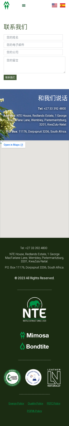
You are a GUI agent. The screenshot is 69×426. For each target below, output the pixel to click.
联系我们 (10, 77)
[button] (23, 5)
